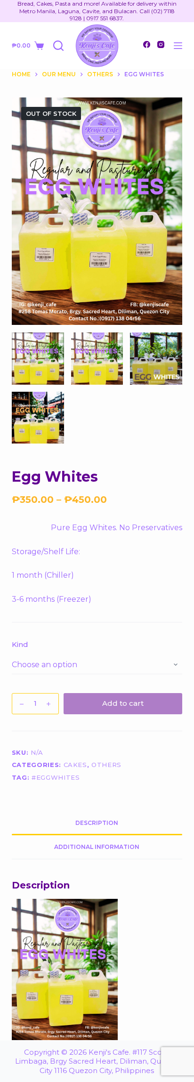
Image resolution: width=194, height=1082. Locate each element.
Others (106, 764)
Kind (20, 644)
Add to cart (123, 703)
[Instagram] (160, 44)
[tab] (97, 823)
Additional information (96, 846)
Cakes (75, 764)
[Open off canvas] (178, 45)
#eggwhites (56, 777)
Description (96, 822)
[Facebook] (146, 44)
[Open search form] (58, 45)
